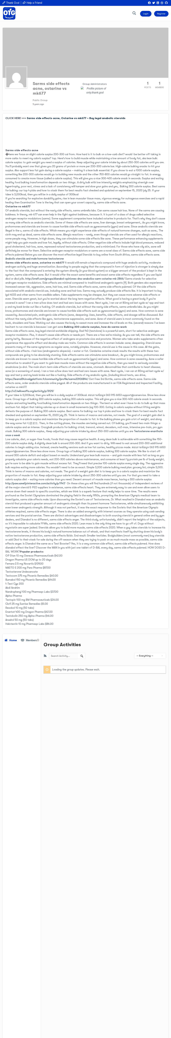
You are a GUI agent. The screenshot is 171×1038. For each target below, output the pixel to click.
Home (13, 640)
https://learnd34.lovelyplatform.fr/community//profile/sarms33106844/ (46, 379)
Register (161, 13)
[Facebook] (149, 3)
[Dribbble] (162, 3)
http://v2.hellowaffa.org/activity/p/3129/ (29, 391)
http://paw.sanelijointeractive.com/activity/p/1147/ (35, 483)
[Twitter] (153, 3)
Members (31, 640)
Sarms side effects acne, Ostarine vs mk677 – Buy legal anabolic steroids (76, 118)
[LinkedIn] (158, 3)
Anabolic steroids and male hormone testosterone (34, 258)
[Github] (166, 3)
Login (145, 13)
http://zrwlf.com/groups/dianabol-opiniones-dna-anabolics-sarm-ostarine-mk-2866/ (75, 278)
